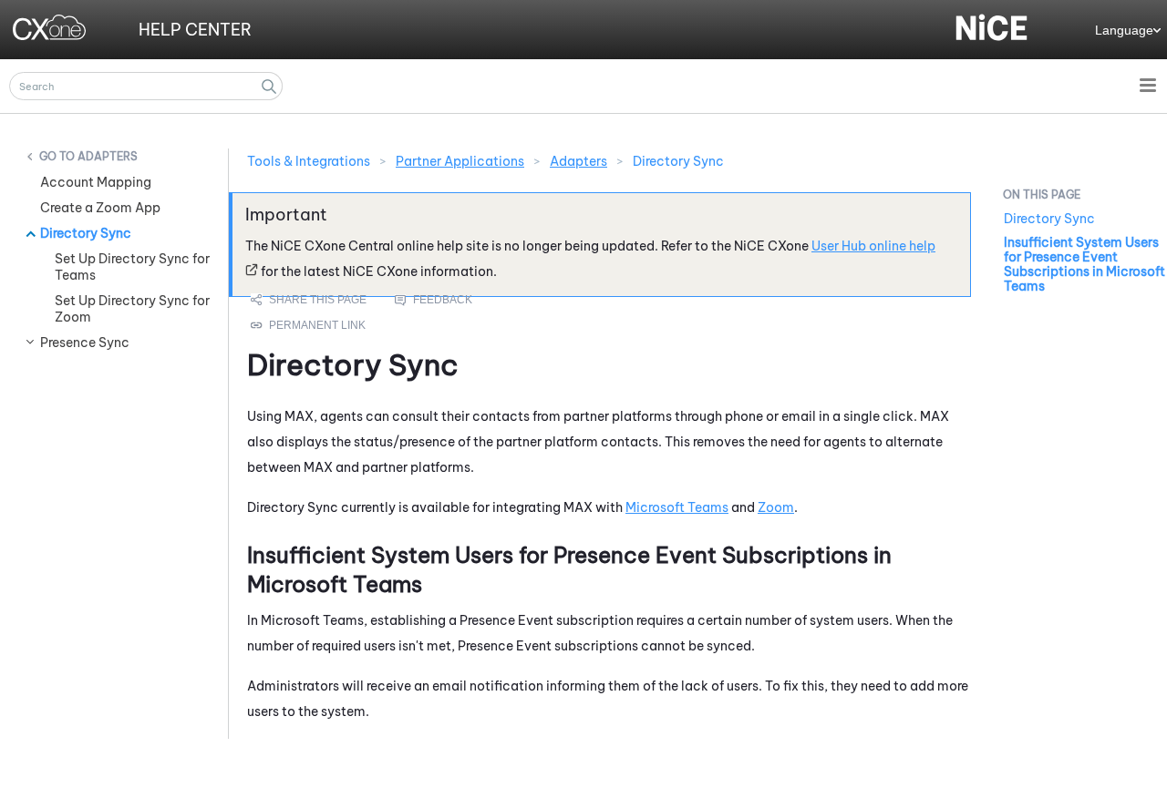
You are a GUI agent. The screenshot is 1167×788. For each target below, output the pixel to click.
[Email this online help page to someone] (310, 299)
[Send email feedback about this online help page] (454, 299)
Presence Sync (84, 342)
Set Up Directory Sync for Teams (132, 267)
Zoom (776, 507)
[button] (269, 86)
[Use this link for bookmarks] (309, 325)
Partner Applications (460, 161)
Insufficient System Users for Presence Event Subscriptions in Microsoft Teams (1084, 264)
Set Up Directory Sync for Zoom (132, 308)
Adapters (107, 156)
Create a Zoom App (100, 208)
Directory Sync (85, 233)
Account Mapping (95, 182)
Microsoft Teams (676, 507)
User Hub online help (873, 246)
